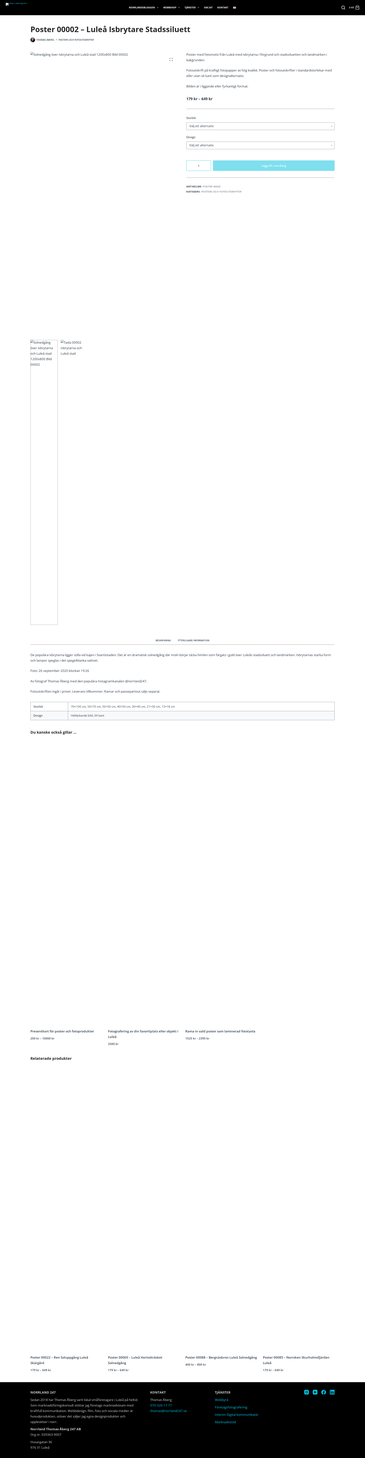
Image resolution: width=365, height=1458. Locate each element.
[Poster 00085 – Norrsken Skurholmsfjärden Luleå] (299, 1209)
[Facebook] (323, 1392)
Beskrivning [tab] (163, 640)
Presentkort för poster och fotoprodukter (62, 1031)
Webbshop (169, 7)
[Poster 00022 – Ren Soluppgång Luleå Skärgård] (66, 1209)
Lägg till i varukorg (273, 165)
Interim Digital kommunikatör (237, 1414)
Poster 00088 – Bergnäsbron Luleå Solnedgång (221, 1357)
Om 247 (208, 7)
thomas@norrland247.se (168, 1411)
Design (190, 137)
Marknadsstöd (225, 1422)
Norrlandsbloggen (142, 7)
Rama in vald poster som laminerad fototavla (220, 1031)
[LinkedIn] (332, 1392)
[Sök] (343, 8)
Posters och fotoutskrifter (76, 39)
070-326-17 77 (161, 1405)
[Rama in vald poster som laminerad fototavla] (221, 883)
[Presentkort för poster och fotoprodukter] (66, 883)
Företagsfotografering (231, 1407)
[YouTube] (315, 1392)
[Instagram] (306, 1392)
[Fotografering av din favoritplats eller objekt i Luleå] (144, 883)
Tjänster (190, 7)
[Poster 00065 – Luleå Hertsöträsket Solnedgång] (144, 1209)
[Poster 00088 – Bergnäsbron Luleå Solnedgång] (221, 1209)
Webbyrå (221, 1400)
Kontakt (222, 7)
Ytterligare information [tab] (193, 640)
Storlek (191, 118)
